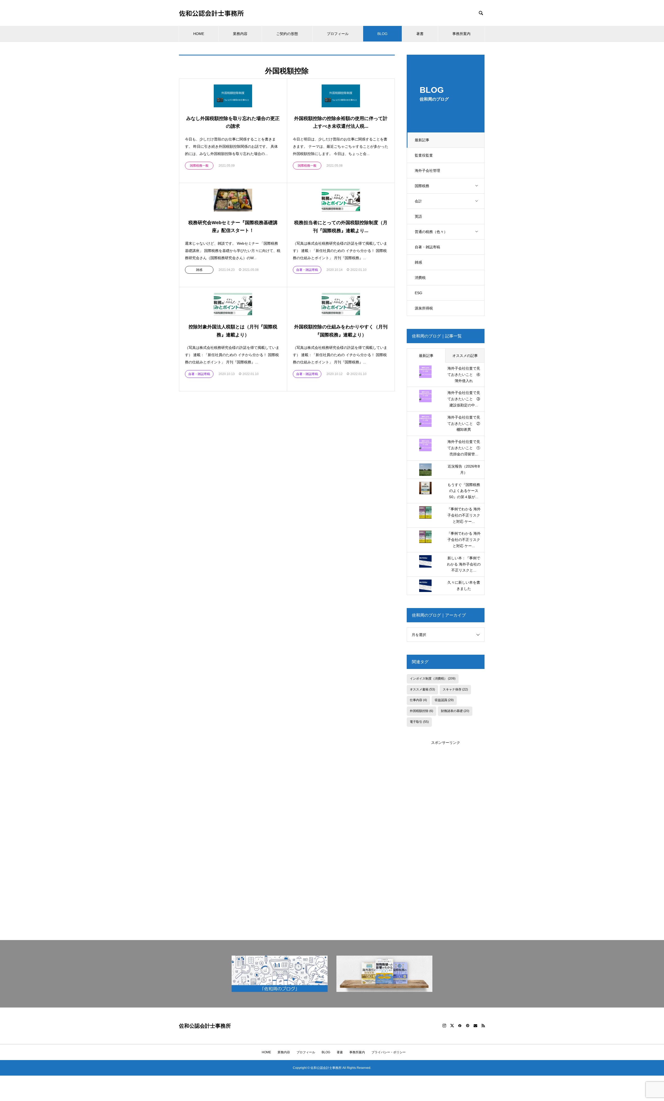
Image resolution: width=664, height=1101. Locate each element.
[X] (452, 1025)
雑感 (418, 262)
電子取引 (419, 722)
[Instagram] (444, 1025)
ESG (418, 293)
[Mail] (475, 1025)
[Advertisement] (446, 823)
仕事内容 (418, 700)
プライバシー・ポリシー (388, 1052)
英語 (418, 216)
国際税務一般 (199, 165)
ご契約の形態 (287, 34)
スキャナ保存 (455, 689)
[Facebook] (460, 1025)
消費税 (420, 278)
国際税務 (422, 186)
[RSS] (483, 1025)
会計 (418, 201)
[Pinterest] (467, 1025)
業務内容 (240, 34)
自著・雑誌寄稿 (427, 247)
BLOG (382, 34)
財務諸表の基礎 (455, 711)
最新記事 (422, 140)
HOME (198, 34)
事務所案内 (461, 34)
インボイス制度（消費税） (432, 678)
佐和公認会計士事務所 (211, 13)
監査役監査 (424, 155)
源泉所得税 (424, 308)
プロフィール (338, 34)
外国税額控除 (421, 711)
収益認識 (444, 700)
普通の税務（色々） (431, 232)
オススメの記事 (465, 356)
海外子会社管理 (427, 170)
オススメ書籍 (422, 689)
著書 (420, 34)
